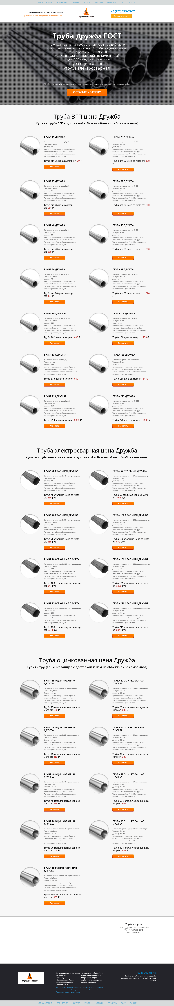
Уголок (87, 3)
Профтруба (62, 3)
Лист (122, 3)
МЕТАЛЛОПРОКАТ (45, 3)
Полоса (132, 3)
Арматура (111, 3)
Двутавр (75, 3)
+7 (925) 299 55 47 (144, 972)
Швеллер (99, 3)
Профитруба (62, 1003)
